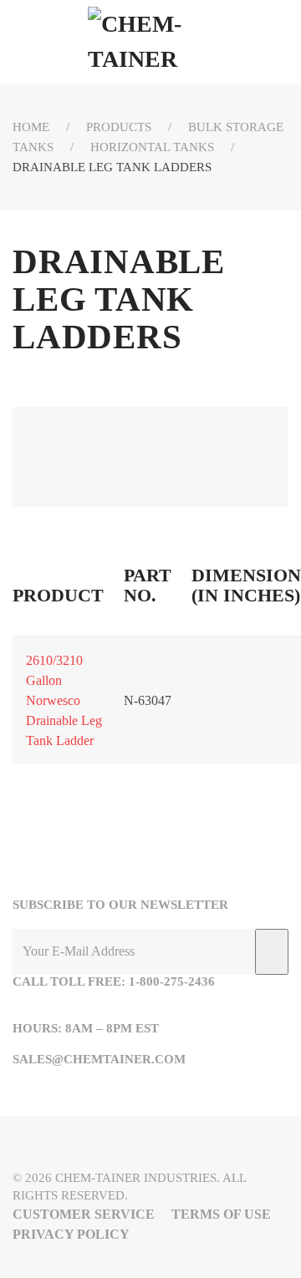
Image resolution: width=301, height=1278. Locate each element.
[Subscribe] (271, 952)
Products (118, 127)
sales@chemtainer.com (99, 1059)
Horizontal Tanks (152, 147)
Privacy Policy (71, 1234)
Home (31, 127)
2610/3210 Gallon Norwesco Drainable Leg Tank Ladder (64, 700)
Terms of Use (221, 1214)
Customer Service (84, 1214)
